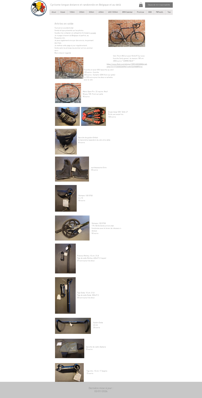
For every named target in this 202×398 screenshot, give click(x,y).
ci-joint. (93, 33)
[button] (141, 4)
